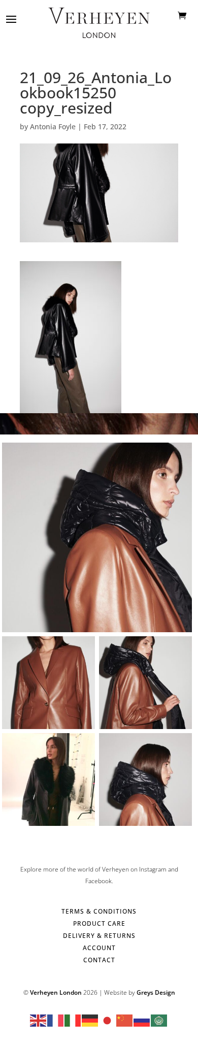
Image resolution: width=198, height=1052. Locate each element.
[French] (55, 1019)
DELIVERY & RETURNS (99, 935)
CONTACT (99, 960)
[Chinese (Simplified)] (125, 1019)
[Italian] (73, 1019)
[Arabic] (159, 1019)
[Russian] (142, 1019)
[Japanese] (107, 1019)
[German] (90, 1019)
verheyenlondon (95, 452)
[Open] (97, 537)
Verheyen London (56, 992)
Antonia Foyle (53, 126)
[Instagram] (182, 619)
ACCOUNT (99, 948)
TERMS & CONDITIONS (99, 911)
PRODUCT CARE (99, 923)
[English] (38, 1019)
